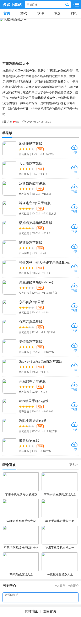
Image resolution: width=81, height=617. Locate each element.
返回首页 (49, 611)
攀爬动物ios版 (29, 440)
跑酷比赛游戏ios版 (32, 421)
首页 (7, 13)
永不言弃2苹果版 (31, 302)
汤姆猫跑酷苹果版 (32, 183)
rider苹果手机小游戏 (33, 401)
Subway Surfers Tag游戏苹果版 (41, 361)
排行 (74, 13)
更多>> (74, 464)
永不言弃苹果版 (30, 322)
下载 (74, 152)
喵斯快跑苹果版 (30, 242)
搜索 (67, 4)
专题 (57, 13)
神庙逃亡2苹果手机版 (35, 203)
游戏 (23, 13)
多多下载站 (12, 5)
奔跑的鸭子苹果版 (32, 381)
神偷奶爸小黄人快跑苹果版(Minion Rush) (44, 263)
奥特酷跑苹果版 (30, 341)
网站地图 (31, 611)
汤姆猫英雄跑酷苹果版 (35, 223)
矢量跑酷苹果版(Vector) (36, 282)
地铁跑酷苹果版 (30, 143)
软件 (40, 13)
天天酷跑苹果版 (30, 163)
